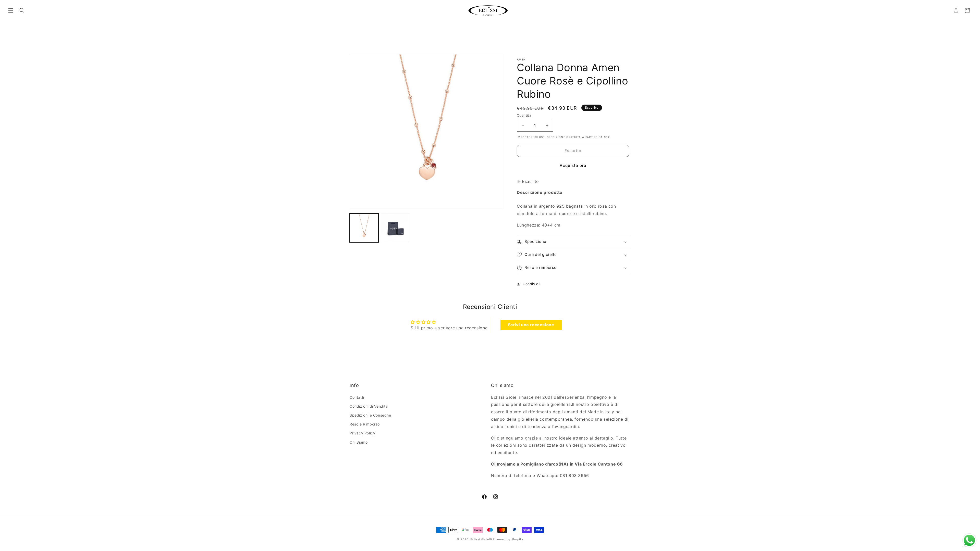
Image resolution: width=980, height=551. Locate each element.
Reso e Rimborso (365, 424)
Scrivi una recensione (531, 324)
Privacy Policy (362, 433)
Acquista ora (573, 165)
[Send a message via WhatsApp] (969, 540)
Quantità (524, 115)
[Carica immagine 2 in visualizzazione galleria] (395, 228)
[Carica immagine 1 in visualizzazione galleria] (364, 228)
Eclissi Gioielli (481, 539)
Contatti (357, 397)
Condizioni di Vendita (369, 406)
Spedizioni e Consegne (370, 415)
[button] (10, 10)
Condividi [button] (531, 284)
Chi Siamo (359, 442)
